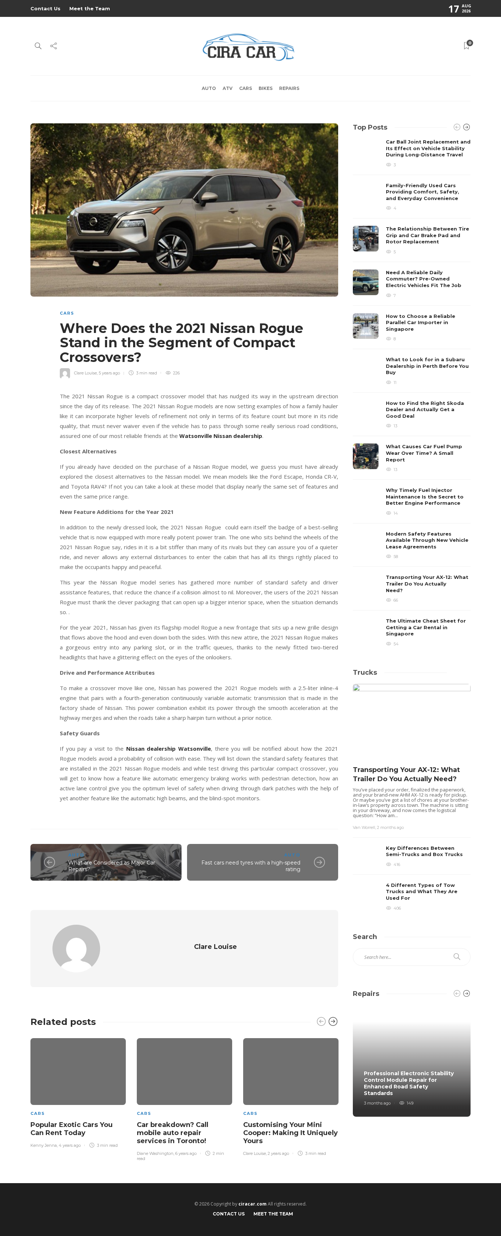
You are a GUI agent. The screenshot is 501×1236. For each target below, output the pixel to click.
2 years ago (278, 1153)
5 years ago (109, 373)
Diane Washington (155, 1153)
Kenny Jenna (43, 1145)
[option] (78, 1091)
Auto (209, 88)
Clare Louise (85, 373)
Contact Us (45, 8)
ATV (228, 88)
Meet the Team (89, 8)
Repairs (289, 88)
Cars (245, 88)
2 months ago (390, 827)
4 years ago (70, 1145)
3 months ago (377, 1103)
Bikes (266, 88)
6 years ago (186, 1153)
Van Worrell (364, 827)
